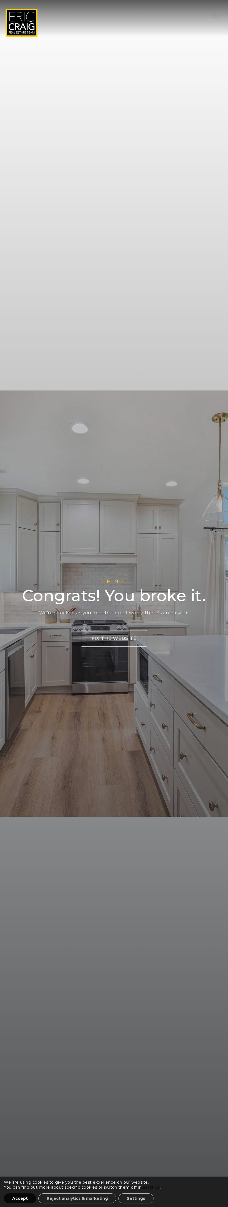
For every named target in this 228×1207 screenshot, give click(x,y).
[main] (114, 603)
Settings (136, 1198)
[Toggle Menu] (215, 16)
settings (151, 1187)
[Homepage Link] (22, 22)
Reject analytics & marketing (77, 1198)
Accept (20, 1198)
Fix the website (114, 638)
